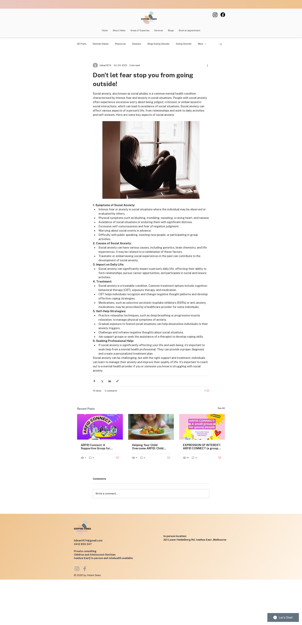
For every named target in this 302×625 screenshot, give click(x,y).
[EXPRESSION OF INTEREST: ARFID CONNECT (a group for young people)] (202, 427)
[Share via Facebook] (94, 381)
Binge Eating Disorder (158, 44)
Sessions (136, 44)
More (200, 44)
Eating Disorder (184, 44)
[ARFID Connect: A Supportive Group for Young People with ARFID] (100, 427)
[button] (158, 30)
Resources (120, 44)
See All (221, 408)
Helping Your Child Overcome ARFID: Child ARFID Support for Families (150, 446)
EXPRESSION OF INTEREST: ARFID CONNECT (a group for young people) (202, 446)
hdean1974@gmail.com (88, 540)
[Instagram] (215, 15)
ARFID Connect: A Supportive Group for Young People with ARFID (98, 446)
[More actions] (207, 65)
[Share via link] (117, 381)
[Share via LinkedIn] (109, 381)
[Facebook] (223, 15)
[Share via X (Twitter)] (102, 381)
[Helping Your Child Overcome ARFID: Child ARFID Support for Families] (151, 427)
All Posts (81, 44)
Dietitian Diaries (101, 44)
